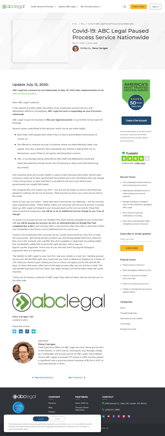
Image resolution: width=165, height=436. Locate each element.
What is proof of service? (133, 265)
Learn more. (71, 424)
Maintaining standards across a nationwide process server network (136, 193)
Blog (83, 24)
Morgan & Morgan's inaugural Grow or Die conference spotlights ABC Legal (137, 204)
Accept (40, 419)
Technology (125, 323)
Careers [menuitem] (51, 412)
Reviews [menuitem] (52, 403)
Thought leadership (128, 313)
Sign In (155, 6)
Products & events (128, 329)
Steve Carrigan (100, 48)
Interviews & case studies (131, 318)
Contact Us (103, 428)
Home (74, 24)
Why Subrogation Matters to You (137, 270)
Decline (57, 419)
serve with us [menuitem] (81, 403)
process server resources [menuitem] (82, 408)
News (122, 308)
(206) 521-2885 (112, 409)
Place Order (138, 6)
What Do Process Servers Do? (136, 283)
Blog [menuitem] (50, 407)
